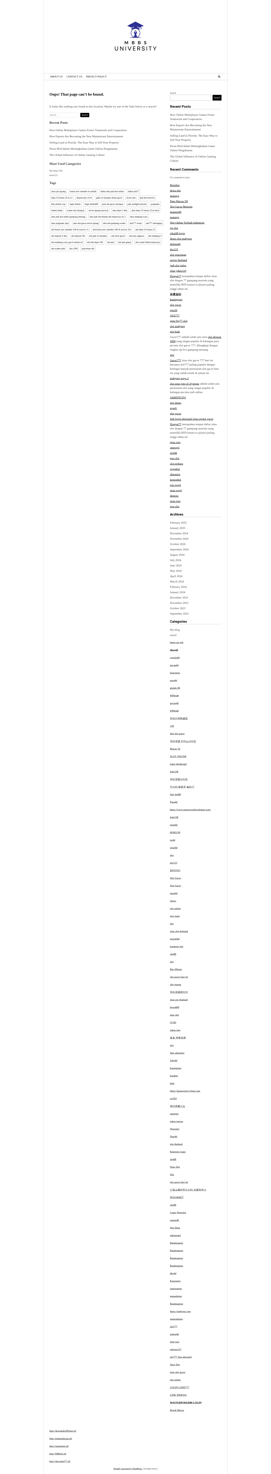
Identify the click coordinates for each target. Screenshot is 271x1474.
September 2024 (179, 549)
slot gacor (175, 304)
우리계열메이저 (179, 992)
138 (172, 726)
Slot (172, 1174)
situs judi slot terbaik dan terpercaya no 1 (107, 217)
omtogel (174, 447)
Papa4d (173, 802)
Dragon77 (175, 276)
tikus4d (174, 650)
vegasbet (175, 468)
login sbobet (75, 204)
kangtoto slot (176, 946)
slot (172, 354)
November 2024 (179, 538)
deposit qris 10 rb (84, 198)
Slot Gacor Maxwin (181, 206)
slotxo (173, 900)
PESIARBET (176, 1197)
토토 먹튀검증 (178, 1037)
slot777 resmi (136, 223)
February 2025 (178, 522)
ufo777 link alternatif (181, 1357)
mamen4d (175, 211)
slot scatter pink (58, 248)
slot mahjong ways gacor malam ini (67, 242)
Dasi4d (173, 1136)
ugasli (173, 408)
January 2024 (177, 592)
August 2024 (177, 554)
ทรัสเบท (174, 695)
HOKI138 (175, 832)
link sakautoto (177, 1053)
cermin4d (175, 657)
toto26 (173, 310)
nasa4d (173, 680)
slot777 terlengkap (154, 223)
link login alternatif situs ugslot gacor (191, 418)
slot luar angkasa (136, 236)
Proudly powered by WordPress (127, 1469)
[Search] (219, 76)
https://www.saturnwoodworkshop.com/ (190, 809)
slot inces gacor (118, 236)
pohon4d (174, 1334)
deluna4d (175, 244)
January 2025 (177, 527)
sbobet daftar (57, 210)
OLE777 (175, 315)
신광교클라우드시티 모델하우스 (188, 1189)
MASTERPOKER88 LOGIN (186, 1402)
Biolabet (175, 185)
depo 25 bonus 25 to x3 (61, 198)
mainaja (174, 195)
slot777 (173, 1326)
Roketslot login (178, 1151)
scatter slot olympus (75, 210)
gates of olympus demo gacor (109, 198)
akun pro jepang (58, 191)
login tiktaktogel (178, 764)
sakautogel (175, 1235)
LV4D (173, 1022)
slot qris (110, 242)
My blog (53, 171)
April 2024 (176, 576)
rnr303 (173, 1098)
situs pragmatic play (60, 223)
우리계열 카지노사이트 (183, 741)
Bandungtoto (176, 1243)
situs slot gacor (177, 1372)
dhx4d (173, 1273)
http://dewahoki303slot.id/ (62, 1431)
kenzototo (175, 672)
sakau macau (176, 1121)
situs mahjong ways (138, 217)
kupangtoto (175, 1068)
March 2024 (177, 581)
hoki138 (174, 771)
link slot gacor (177, 733)
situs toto (175, 442)
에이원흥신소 (177, 1106)
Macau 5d (175, 748)
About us (56, 76)
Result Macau (177, 1410)
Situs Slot (175, 1167)
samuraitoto (176, 1288)
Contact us (74, 76)
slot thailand (176, 1144)
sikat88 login (177, 233)
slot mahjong (177, 326)
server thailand (178, 260)
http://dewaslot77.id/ (59, 1461)
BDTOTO (175, 870)
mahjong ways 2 (179, 378)
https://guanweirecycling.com (185, 1091)
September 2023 (179, 613)
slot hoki (175, 331)
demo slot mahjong (181, 238)
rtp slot (174, 227)
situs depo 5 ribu (119, 210)
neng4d (173, 824)
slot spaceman (178, 254)
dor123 (174, 249)
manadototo (176, 1296)
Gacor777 (175, 360)
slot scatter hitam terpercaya (148, 242)
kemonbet (175, 479)
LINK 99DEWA (178, 1395)
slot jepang (175, 984)
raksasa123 (175, 1349)
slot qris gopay (124, 242)
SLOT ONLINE (178, 756)
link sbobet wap (58, 204)
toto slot (174, 458)
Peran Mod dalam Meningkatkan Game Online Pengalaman (83, 148)
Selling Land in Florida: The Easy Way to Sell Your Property (84, 142)
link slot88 (175, 794)
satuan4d (174, 1220)
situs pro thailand (179, 999)
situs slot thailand (179, 931)
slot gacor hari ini (179, 976)
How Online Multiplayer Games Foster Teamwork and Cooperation (88, 130)
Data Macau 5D (179, 201)
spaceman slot (88, 248)
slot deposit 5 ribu (59, 236)
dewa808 (174, 1007)
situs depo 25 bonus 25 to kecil (145, 210)
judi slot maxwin (147, 198)
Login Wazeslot (178, 1212)
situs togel (176, 490)
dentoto (174, 495)
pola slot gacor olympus (112, 204)
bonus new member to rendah (83, 191)
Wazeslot (174, 1129)
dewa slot (175, 190)
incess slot (131, 198)
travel (51, 175)
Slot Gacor (175, 878)
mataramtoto (176, 1319)
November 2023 (179, 602)
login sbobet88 (91, 204)
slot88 (173, 452)
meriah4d (175, 938)
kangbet (174, 1075)
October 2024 (177, 544)
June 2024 (176, 565)
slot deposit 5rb (78, 236)
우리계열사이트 (179, 779)
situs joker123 (178, 270)
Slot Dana (175, 1227)
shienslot (175, 474)
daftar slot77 (133, 191)
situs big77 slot (178, 320)
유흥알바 (175, 294)
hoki (172, 1083)
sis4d (172, 840)
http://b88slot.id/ (57, 1453)
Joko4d (173, 1060)
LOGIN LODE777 (179, 1387)
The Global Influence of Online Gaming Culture (77, 154)
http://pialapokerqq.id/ (60, 1438)
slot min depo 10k (95, 242)
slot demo (175, 402)
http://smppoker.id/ (59, 1446)
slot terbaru (176, 463)
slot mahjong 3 (154, 236)
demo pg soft (176, 642)
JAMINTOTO (178, 397)
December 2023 (179, 597)
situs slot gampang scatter (114, 223)
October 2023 (177, 608)
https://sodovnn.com (180, 1311)
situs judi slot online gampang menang (68, 217)
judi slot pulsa (178, 265)
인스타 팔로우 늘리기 (182, 786)
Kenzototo (175, 1281)
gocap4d (174, 665)
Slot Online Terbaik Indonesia (187, 222)
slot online (175, 908)
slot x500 (73, 248)
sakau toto (175, 1030)
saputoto (174, 1113)
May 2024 (176, 570)
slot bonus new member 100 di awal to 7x (69, 229)
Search (173, 93)
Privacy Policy (96, 76)
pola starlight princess (137, 204)
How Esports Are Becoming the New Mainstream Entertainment (86, 136)
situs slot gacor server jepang (86, 223)
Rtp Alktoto (176, 969)
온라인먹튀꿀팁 (179, 718)
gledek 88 (175, 688)
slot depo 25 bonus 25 (145, 229)
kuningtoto (176, 299)
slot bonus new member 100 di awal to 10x (112, 229)
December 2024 (179, 533)
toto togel (175, 485)
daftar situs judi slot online (112, 191)
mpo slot (174, 1014)
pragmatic (155, 204)
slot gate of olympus (98, 236)
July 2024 (175, 560)
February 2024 (178, 586)
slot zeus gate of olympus (184, 383)
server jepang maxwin (98, 210)
